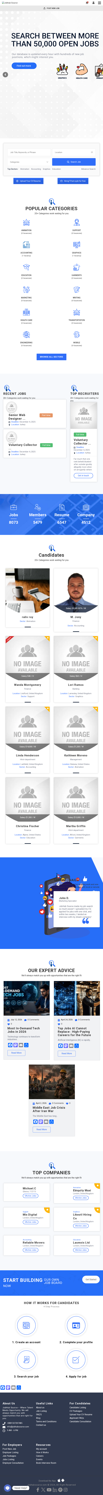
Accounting (36, 169)
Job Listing (41, 1411)
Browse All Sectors (51, 357)
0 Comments (33, 1019)
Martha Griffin (76, 826)
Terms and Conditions (46, 1421)
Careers (39, 1456)
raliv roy (27, 617)
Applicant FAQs (77, 1418)
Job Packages (9, 1456)
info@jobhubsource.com (18, 1426)
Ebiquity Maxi (82, 1190)
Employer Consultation (13, 1463)
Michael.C (29, 1188)
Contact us (41, 1425)
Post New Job (52, 8)
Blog (38, 1418)
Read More (16, 1053)
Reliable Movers (34, 1242)
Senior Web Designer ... (17, 416)
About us (40, 1407)
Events (39, 1459)
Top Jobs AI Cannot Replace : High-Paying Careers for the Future (74, 1032)
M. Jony (76, 617)
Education (56, 169)
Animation (24, 169)
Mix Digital (30, 1214)
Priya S (64, 898)
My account (41, 1449)
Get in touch (83, 475)
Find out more (24, 65)
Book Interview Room (46, 1463)
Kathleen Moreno (75, 755)
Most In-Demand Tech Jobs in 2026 (24, 1030)
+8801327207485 (14, 1423)
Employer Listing (10, 1452)
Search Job (76, 162)
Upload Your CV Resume (30, 181)
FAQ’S (39, 1414)
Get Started (91, 1279)
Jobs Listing (8, 1459)
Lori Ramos (76, 684)
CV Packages (76, 1411)
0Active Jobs (30, 1196)
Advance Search (88, 169)
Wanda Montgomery (27, 684)
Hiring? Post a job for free (75, 181)
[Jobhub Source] (27, 2)
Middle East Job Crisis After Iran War (49, 1109)
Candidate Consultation (80, 1421)
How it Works (42, 1452)
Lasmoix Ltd (81, 1242)
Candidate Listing (78, 1407)
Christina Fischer (27, 826)
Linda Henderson (27, 755)
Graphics (46, 169)
